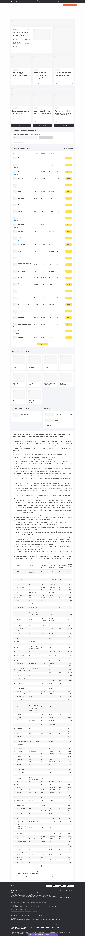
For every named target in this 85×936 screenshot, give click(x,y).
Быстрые (46, 924)
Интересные (18, 924)
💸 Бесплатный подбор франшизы (18, 928)
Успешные (21, 915)
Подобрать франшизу (63, 1)
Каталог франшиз (16, 890)
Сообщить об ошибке (43, 932)
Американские (27, 919)
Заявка (68, 157)
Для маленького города (17, 919)
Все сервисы (48, 425)
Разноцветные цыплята (49, 383)
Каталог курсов (52, 896)
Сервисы (53, 927)
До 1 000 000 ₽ (54, 906)
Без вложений (43, 902)
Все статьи (21, 125)
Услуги (30, 927)
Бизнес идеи (36, 927)
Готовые (35, 915)
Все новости (42, 125)
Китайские (57, 919)
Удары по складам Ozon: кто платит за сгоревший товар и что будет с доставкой (21, 34)
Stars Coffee (31, 400)
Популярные (14, 915)
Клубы (42, 927)
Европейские (43, 919)
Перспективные (26, 924)
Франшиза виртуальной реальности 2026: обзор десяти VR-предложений (19, 74)
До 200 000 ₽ (29, 906)
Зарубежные (35, 919)
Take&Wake (15, 400)
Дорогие (19, 902)
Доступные (52, 924)
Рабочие (34, 924)
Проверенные (28, 915)
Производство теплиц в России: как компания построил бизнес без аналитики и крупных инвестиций (40, 75)
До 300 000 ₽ (37, 906)
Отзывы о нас (13, 932)
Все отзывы (64, 125)
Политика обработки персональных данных (56, 932)
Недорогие (13, 902)
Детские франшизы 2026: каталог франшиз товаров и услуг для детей (20, 112)
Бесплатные (14, 906)
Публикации (15, 29)
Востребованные (42, 915)
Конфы (47, 927)
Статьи (58, 927)
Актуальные (40, 924)
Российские (51, 919)
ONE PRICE (30, 383)
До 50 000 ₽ (21, 906)
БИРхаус (62, 383)
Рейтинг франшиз (68, 148)
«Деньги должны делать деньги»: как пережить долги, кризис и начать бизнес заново (42, 112)
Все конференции (17, 419)
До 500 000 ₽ (45, 906)
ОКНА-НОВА (15, 383)
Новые (12, 924)
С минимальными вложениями (30, 902)
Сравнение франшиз (33, 932)
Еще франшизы (42, 344)
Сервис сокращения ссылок (22, 932)
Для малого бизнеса (61, 924)
